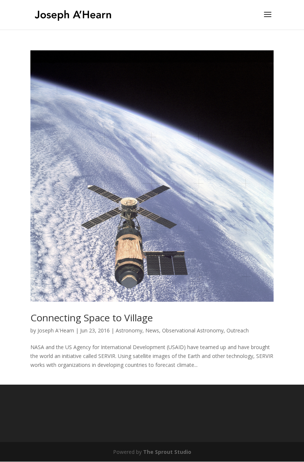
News (152, 330)
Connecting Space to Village (91, 317)
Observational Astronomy (193, 330)
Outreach (238, 330)
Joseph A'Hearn (55, 330)
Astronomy (129, 330)
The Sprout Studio (167, 451)
